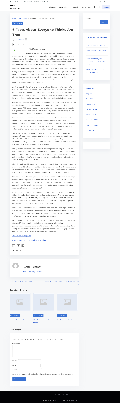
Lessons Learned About (18, 320)
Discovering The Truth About (96, 45)
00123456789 (27, 1)
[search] (94, 7)
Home (14, 18)
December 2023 (92, 120)
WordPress (73, 400)
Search (88, 18)
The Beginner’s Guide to (66, 320)
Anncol (12, 5)
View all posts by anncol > (32, 272)
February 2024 (91, 109)
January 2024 (91, 115)
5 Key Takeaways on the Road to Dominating (29, 240)
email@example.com (42, 1)
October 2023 (91, 130)
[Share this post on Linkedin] (23, 44)
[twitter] (104, 1)
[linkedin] (108, 1)
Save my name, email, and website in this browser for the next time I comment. (43, 374)
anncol (30, 40)
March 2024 (90, 104)
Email (14, 365)
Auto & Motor (22, 18)
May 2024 (89, 94)
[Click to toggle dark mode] (99, 7)
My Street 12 (15, 1)
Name (15, 361)
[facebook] (96, 1)
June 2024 (90, 88)
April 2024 (89, 99)
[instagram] (100, 1)
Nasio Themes (56, 400)
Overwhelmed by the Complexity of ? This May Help (95, 61)
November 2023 (92, 125)
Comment (16, 344)
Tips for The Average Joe (21, 236)
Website (15, 370)
